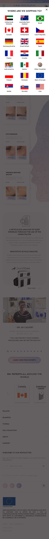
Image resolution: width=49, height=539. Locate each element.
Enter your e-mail (13, 46)
